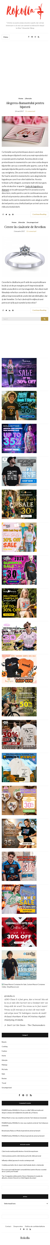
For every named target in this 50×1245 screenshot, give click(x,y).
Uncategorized (32, 222)
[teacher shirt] (19, 537)
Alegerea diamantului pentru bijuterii (25, 105)
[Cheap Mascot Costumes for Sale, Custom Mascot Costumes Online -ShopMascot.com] (25, 986)
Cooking (4, 1046)
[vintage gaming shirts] (19, 866)
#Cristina (33, 1016)
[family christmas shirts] (19, 669)
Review (4, 1078)
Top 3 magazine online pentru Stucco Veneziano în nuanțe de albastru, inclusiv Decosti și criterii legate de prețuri (22, 1177)
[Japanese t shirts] (19, 899)
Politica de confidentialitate (35, 1226)
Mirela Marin (6, 1118)
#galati (41, 1016)
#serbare (16, 1016)
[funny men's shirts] (19, 471)
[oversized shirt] (19, 504)
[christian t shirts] (19, 965)
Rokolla (25, 1238)
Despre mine (18, 1226)
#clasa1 (8, 1016)
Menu (5, 37)
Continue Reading (39, 214)
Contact (8, 1226)
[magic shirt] (19, 372)
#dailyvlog (9, 1020)
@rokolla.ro (9, 996)
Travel (4, 1083)
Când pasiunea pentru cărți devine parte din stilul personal (21, 1156)
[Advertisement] (25, 67)
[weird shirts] (19, 570)
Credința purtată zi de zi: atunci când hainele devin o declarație (23, 1165)
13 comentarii (31, 231)
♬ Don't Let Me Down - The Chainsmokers (24, 1025)
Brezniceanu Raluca (8, 1131)
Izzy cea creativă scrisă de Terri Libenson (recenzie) (29, 1118)
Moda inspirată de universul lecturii (28, 1131)
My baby (5, 1069)
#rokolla (19, 1020)
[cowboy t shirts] (19, 734)
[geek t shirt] (19, 405)
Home (20, 98)
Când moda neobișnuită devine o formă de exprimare (20, 1151)
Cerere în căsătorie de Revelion (25, 227)
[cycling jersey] (19, 702)
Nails (3, 1074)
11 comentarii (30, 111)
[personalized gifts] (19, 932)
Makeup (4, 1065)
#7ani (24, 1016)
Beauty (4, 1042)
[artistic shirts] (19, 438)
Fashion (4, 1051)
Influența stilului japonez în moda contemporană (18, 1160)
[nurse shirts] (19, 800)
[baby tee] (19, 636)
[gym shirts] (19, 833)
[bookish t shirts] (19, 603)
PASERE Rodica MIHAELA (10, 1110)
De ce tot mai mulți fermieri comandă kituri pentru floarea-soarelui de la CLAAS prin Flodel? (24, 1170)
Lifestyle (28, 98)
